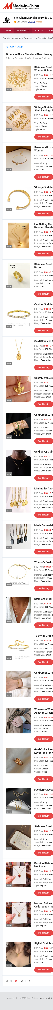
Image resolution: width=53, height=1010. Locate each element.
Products (24, 30)
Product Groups (15, 46)
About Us (39, 30)
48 (28, 980)
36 (22, 980)
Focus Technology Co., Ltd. (37, 998)
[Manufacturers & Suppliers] (21, 5)
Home (8, 30)
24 (16, 981)
